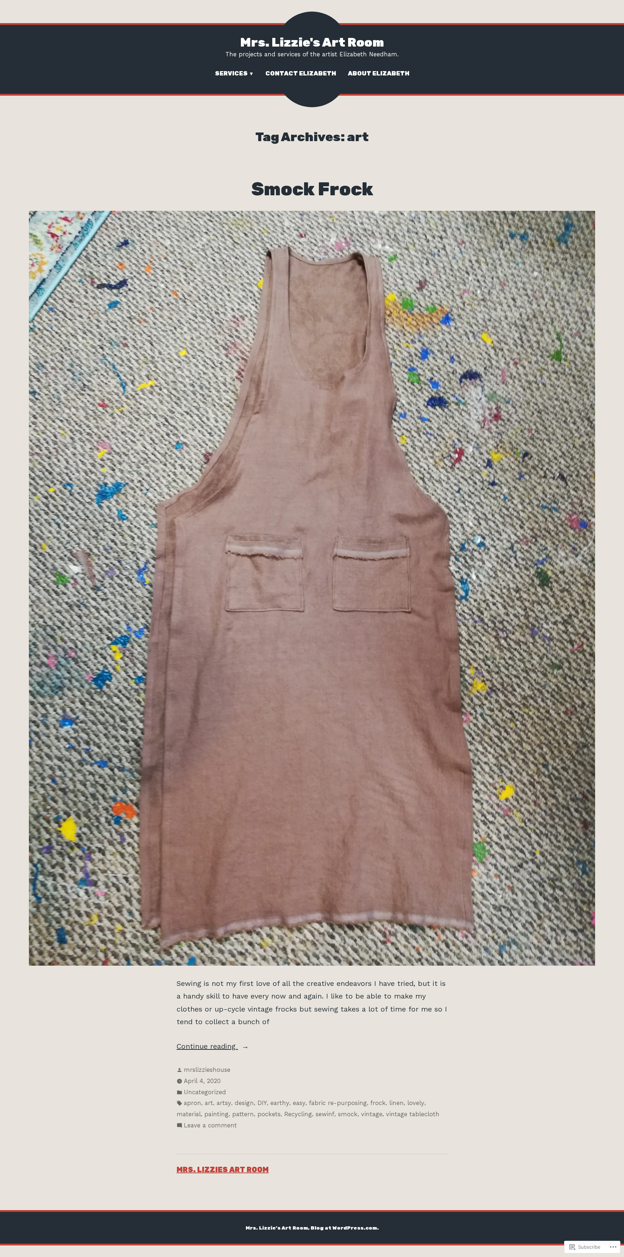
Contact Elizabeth (300, 73)
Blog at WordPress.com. (345, 1228)
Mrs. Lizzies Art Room (223, 1169)
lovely (415, 1103)
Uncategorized (205, 1092)
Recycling (298, 1114)
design (244, 1103)
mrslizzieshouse (207, 1069)
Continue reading (207, 1047)
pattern (243, 1114)
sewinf (325, 1114)
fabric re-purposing (338, 1103)
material (189, 1114)
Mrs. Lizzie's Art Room (312, 42)
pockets (269, 1114)
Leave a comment (210, 1126)
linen (396, 1103)
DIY (262, 1103)
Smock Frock (312, 189)
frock (378, 1103)
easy (299, 1103)
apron (192, 1103)
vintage (371, 1114)
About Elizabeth (379, 73)
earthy (279, 1103)
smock (348, 1114)
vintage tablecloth (412, 1114)
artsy (224, 1103)
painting (216, 1114)
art (209, 1103)
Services (231, 73)
